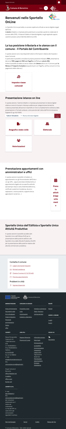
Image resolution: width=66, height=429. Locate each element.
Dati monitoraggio (10, 422)
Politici (7, 325)
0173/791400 (9, 352)
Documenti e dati (10, 311)
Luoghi (50, 320)
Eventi (50, 323)
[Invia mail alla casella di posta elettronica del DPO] (9, 394)
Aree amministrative (11, 309)
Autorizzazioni (24, 314)
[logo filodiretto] (55, 8)
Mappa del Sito (51, 422)
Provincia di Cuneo (25, 340)
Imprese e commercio (40, 309)
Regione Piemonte (9, 2)
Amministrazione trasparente (39, 349)
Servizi (25, 422)
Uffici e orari (8, 379)
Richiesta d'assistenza (37, 364)
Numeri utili (8, 382)
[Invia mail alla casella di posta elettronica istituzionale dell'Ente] (13, 359)
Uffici (6, 328)
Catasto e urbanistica (26, 317)
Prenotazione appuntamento (38, 360)
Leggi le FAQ (37, 352)
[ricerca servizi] (57, 116)
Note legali (37, 340)
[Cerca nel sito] (46, 8)
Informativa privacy (39, 337)
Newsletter (51, 340)
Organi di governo (10, 317)
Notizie (50, 309)
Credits (37, 422)
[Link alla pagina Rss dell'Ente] (49, 337)
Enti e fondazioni (10, 314)
